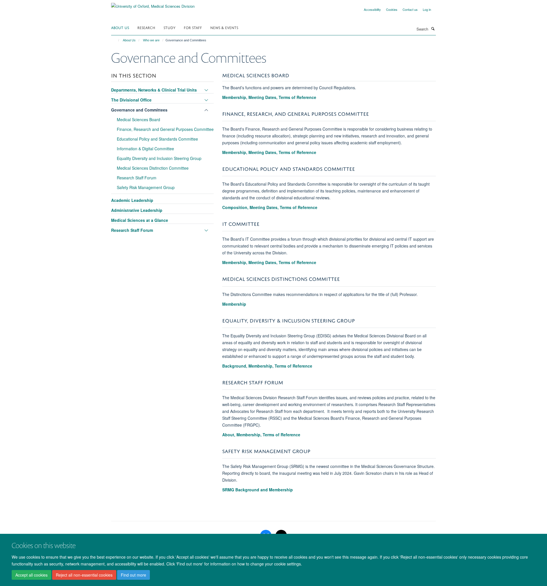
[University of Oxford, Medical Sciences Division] (153, 4)
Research (146, 27)
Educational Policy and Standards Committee (157, 139)
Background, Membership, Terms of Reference (267, 366)
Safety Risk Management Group (146, 187)
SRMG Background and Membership (257, 489)
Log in (427, 9)
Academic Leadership (132, 200)
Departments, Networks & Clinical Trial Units (154, 90)
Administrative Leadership (136, 210)
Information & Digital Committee (145, 148)
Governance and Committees (139, 110)
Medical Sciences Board (138, 119)
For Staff (193, 27)
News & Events (224, 27)
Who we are (151, 40)
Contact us (410, 9)
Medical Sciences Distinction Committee (153, 168)
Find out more (133, 575)
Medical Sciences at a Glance (139, 220)
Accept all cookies (31, 575)
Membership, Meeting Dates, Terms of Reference (269, 97)
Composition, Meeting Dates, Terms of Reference (269, 207)
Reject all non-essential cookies (84, 575)
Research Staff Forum (136, 178)
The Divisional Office (131, 100)
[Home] (116, 40)
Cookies (391, 9)
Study (169, 27)
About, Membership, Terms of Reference (261, 434)
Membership (234, 304)
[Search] (433, 28)
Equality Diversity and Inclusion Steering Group (159, 158)
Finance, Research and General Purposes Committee (165, 129)
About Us (120, 27)
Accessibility (372, 9)
